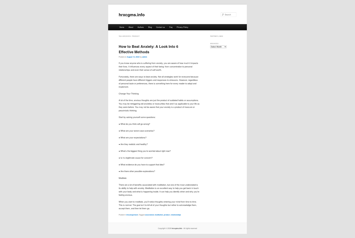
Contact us (160, 27)
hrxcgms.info (132, 14)
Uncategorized (132, 214)
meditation (159, 214)
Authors (141, 27)
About (131, 27)
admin (144, 57)
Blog (150, 27)
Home (121, 27)
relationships (176, 214)
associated (149, 214)
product (167, 214)
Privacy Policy (182, 27)
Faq (170, 27)
